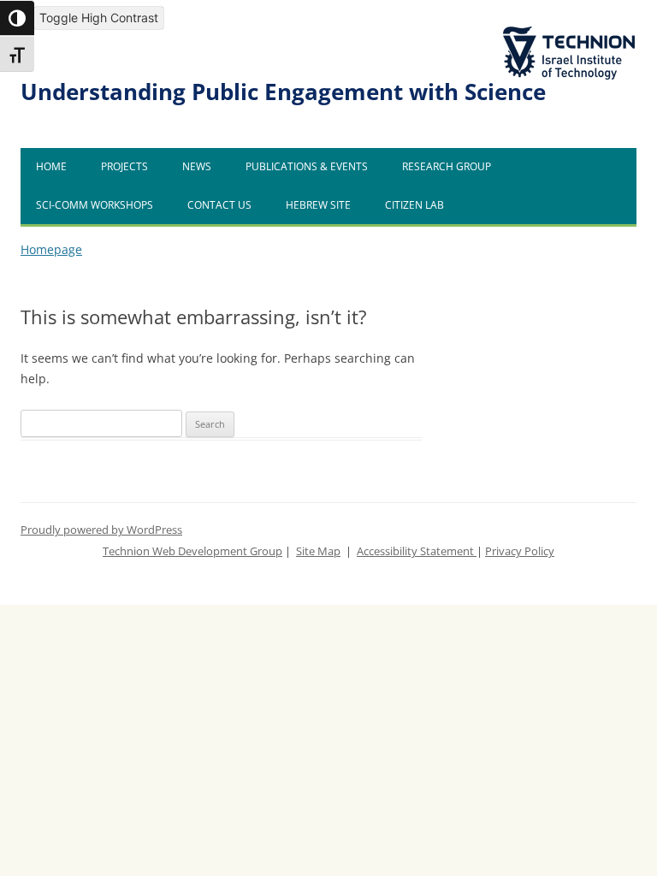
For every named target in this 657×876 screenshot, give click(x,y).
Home (51, 166)
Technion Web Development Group (192, 551)
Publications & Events (307, 166)
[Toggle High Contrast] (17, 18)
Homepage (51, 249)
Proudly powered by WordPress (101, 530)
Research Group (446, 166)
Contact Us (219, 205)
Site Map (318, 551)
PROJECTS (124, 166)
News (196, 166)
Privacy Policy (519, 551)
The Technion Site (556, 27)
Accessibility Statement (416, 551)
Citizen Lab (414, 205)
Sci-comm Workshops (94, 205)
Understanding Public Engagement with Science (283, 92)
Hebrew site (318, 205)
